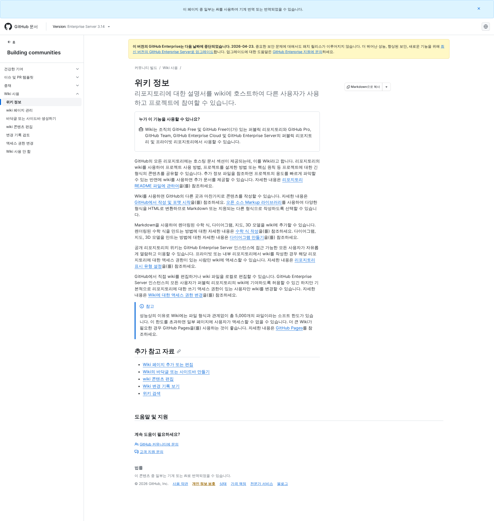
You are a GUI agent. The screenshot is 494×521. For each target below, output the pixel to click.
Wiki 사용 (170, 67)
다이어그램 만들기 (247, 237)
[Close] (479, 8)
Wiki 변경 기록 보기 (161, 386)
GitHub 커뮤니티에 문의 (159, 444)
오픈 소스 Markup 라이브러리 (254, 202)
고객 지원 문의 (151, 451)
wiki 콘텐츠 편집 (158, 378)
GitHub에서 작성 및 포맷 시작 (163, 202)
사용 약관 (180, 483)
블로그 (282, 483)
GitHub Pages (289, 327)
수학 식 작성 (247, 231)
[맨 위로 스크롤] (483, 510)
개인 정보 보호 (203, 483)
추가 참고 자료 (155, 351)
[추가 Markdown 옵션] (386, 87)
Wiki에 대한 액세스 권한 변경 (175, 294)
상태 (223, 483)
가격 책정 (238, 483)
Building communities (34, 52)
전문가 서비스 (261, 483)
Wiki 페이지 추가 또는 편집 (168, 364)
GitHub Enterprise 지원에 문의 (297, 51)
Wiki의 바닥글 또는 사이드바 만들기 (176, 371)
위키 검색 (152, 393)
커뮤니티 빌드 (146, 67)
